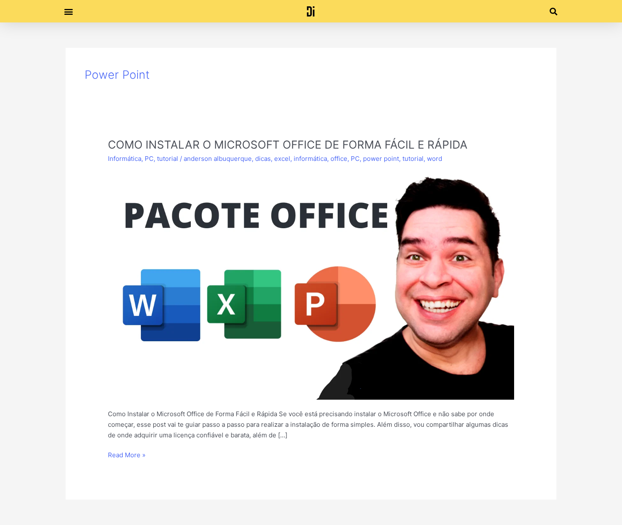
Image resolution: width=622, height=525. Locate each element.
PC (149, 159)
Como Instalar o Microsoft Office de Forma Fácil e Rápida (288, 144)
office (338, 159)
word (434, 159)
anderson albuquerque (218, 159)
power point (381, 159)
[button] (68, 11)
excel (282, 159)
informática (310, 159)
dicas (263, 159)
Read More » (127, 454)
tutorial (167, 159)
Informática (124, 159)
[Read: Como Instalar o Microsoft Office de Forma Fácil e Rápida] (311, 285)
